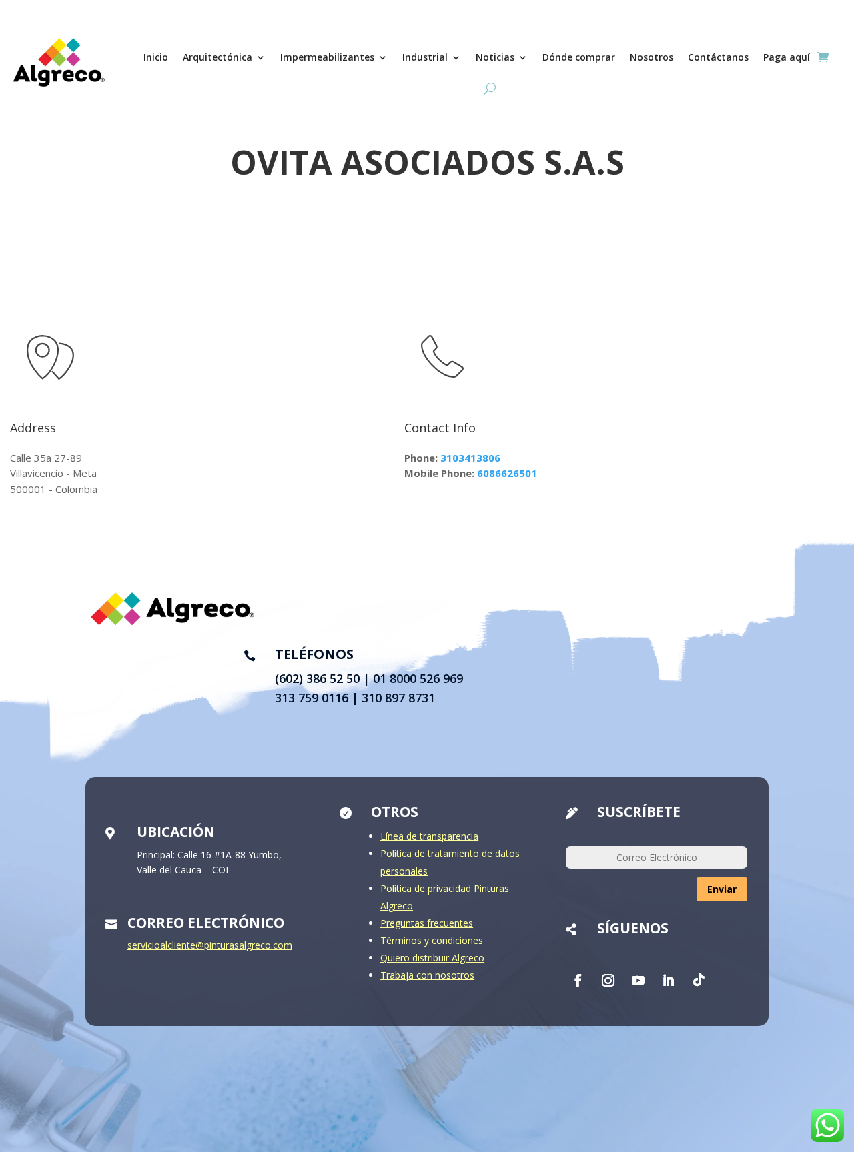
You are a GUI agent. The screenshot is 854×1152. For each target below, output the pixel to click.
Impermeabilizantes (327, 57)
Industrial (425, 57)
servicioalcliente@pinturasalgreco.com (209, 945)
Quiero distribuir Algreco (432, 957)
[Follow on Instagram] (608, 980)
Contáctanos (718, 57)
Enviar (722, 889)
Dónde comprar (578, 57)
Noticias (495, 57)
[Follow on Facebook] (578, 980)
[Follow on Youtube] (638, 980)
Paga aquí (786, 57)
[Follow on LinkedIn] (668, 980)
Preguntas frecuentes (426, 923)
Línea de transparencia (429, 836)
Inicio (155, 57)
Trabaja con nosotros (427, 975)
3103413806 (470, 457)
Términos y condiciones (431, 940)
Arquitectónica (217, 57)
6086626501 (507, 473)
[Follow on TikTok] (698, 980)
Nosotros (651, 57)
